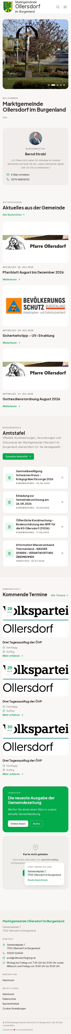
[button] (35, 138)
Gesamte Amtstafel (16, 456)
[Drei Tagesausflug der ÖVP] (35, 630)
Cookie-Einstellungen (14, 1008)
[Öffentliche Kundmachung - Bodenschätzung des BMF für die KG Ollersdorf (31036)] (35, 527)
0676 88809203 (20, 179)
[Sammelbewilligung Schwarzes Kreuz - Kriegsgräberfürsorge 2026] (35, 478)
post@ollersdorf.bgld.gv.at (21, 957)
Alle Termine (58, 595)
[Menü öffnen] (65, 7)
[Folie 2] (53, 85)
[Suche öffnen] (57, 7)
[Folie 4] (61, 85)
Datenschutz (9, 998)
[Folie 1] (49, 85)
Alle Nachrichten (12, 214)
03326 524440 (15, 953)
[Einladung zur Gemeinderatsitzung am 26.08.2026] (35, 502)
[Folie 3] (57, 85)
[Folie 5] (64, 85)
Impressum (8, 980)
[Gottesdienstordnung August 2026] (35, 378)
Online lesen (18, 823)
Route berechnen (38, 880)
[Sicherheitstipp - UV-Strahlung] (35, 315)
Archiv (36, 823)
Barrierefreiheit (11, 1003)
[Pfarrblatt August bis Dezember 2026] (35, 251)
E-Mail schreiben (20, 174)
